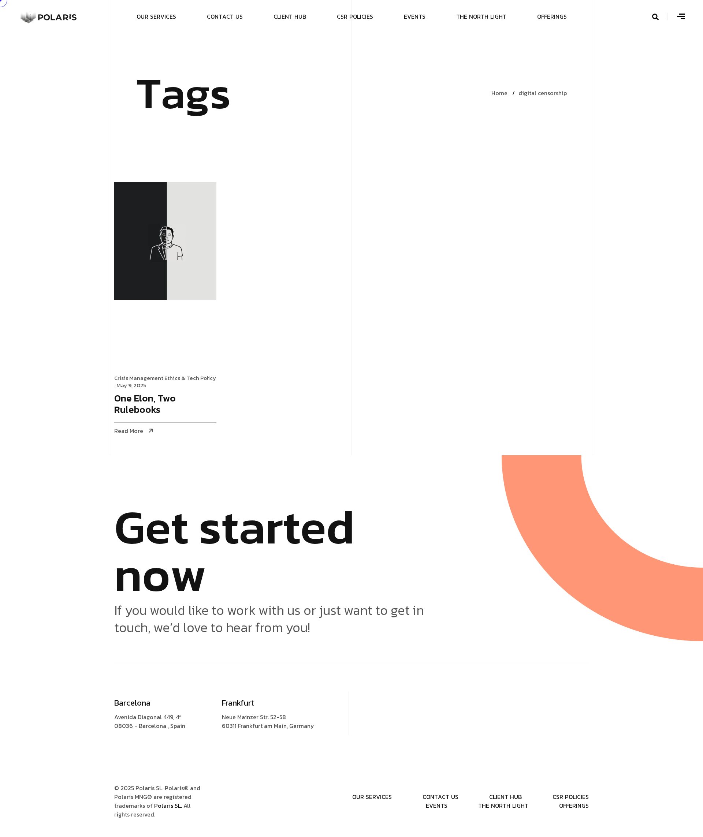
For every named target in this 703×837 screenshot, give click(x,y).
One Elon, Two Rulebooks (145, 404)
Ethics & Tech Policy (190, 378)
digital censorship (542, 93)
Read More (128, 431)
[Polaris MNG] (48, 15)
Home (499, 93)
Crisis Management (138, 378)
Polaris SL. (168, 805)
